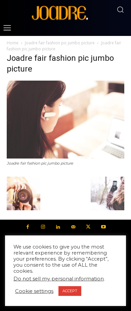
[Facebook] (28, 227)
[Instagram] (43, 227)
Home (12, 43)
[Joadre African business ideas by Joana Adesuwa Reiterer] (60, 12)
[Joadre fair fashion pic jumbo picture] (65, 157)
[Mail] (73, 227)
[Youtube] (103, 227)
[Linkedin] (58, 227)
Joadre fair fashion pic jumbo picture (60, 43)
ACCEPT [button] (69, 290)
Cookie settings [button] (34, 291)
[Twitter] (88, 227)
